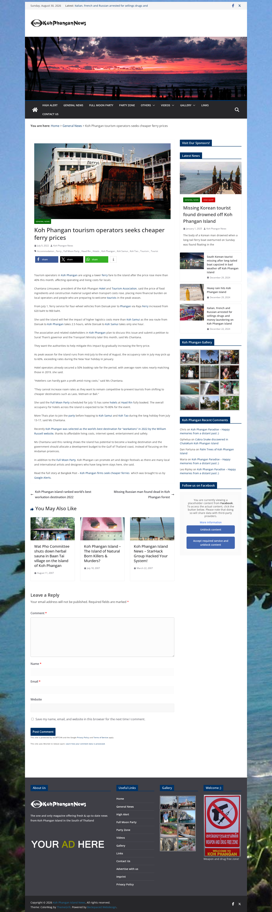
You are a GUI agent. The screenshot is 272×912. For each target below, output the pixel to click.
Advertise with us (127, 869)
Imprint (121, 876)
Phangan (125, 306)
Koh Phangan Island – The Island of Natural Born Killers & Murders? (102, 553)
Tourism (144, 251)
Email (36, 681)
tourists (111, 297)
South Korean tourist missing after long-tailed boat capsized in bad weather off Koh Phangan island (223, 264)
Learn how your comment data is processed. (85, 743)
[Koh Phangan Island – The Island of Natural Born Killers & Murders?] (102, 520)
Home (120, 798)
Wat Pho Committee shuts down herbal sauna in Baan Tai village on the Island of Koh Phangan (51, 556)
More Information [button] (211, 522)
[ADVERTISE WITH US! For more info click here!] (68, 828)
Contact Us (50, 114)
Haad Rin (86, 251)
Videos (165, 105)
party (71, 415)
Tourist (154, 251)
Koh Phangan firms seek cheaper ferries (105, 473)
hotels (113, 402)
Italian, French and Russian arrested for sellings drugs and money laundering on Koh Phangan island (111, 7)
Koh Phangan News (63, 245)
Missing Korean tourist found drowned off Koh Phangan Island (207, 214)
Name (36, 664)
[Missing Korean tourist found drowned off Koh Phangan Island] (210, 178)
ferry (105, 275)
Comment (39, 613)
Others (146, 105)
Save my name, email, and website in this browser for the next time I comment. (90, 719)
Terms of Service (100, 737)
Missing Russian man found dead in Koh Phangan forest (142, 494)
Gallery (185, 105)
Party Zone (127, 105)
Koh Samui (122, 251)
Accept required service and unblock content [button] (210, 542)
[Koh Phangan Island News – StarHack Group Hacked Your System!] (152, 520)
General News (73, 105)
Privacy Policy (83, 737)
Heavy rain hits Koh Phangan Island (219, 290)
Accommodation (45, 251)
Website (36, 699)
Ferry (58, 251)
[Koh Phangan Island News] (35, 109)
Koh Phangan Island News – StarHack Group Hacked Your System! (151, 553)
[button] (153, 105)
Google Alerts (42, 477)
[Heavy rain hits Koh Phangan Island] (192, 293)
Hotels (96, 251)
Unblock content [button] (210, 529)
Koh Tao (134, 251)
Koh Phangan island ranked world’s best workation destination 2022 (63, 494)
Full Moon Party (101, 105)
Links (205, 105)
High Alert (50, 105)
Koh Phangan (108, 251)
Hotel (102, 288)
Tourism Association (124, 288)
